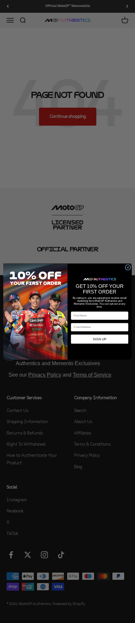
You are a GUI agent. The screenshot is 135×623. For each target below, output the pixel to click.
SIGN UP (99, 339)
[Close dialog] (127, 267)
